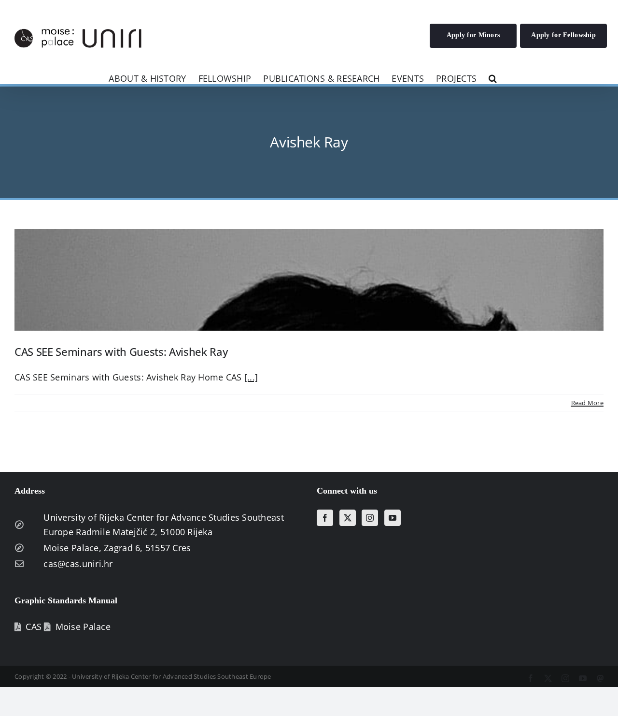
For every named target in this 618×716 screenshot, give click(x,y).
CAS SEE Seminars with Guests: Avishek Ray (120, 351)
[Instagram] (370, 518)
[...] (251, 377)
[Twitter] (347, 518)
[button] (493, 78)
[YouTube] (392, 518)
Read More (587, 402)
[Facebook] (325, 518)
